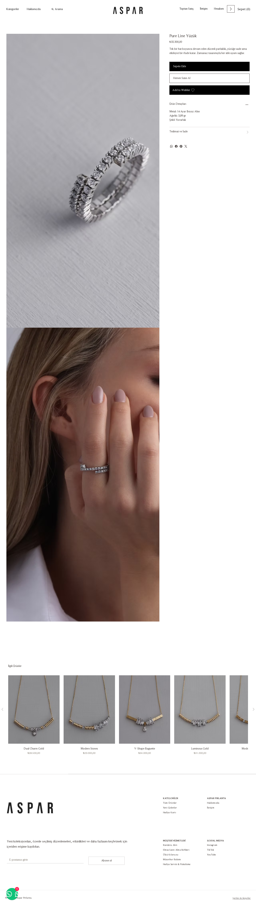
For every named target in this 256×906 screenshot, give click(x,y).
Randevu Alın (170, 845)
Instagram (212, 845)
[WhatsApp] (171, 146)
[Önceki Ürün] (2, 709)
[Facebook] (176, 146)
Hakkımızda (213, 803)
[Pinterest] (181, 146)
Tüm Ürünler (170, 803)
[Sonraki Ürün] (253, 709)
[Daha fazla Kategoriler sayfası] (21, 9)
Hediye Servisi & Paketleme (176, 864)
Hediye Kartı (169, 812)
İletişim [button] (210, 808)
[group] (128, 715)
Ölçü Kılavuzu (170, 855)
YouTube (211, 855)
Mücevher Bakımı (172, 859)
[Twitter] (186, 146)
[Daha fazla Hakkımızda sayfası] (43, 9)
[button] (204, 9)
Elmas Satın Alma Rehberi (176, 850)
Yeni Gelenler (170, 808)
